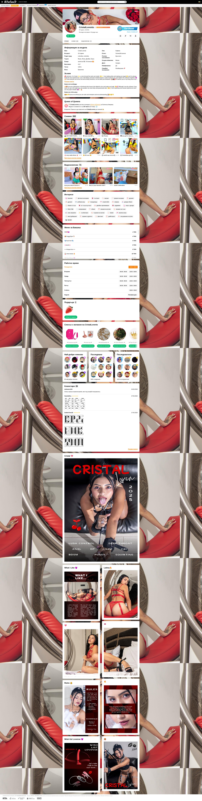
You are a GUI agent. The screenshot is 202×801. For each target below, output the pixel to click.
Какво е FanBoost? (132, 32)
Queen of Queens (95, 104)
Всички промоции (32, 5)
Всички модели (5, 5)
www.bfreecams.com (21, 795)
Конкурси (41, 5)
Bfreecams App (52, 5)
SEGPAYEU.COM (38, 795)
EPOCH (32, 795)
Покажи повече (69, 81)
